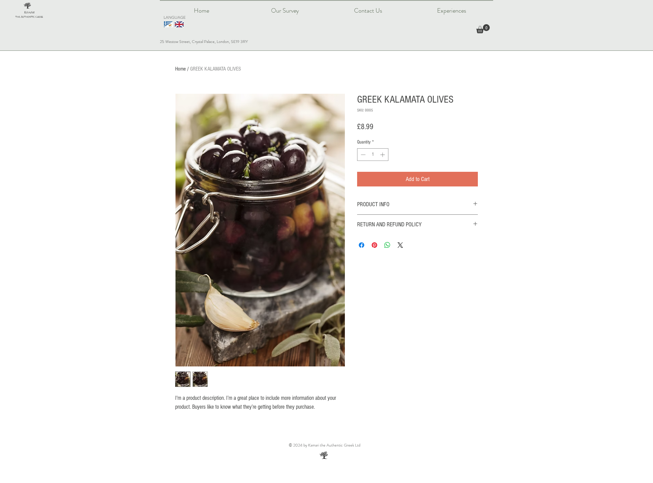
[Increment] (383, 155)
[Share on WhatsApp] (387, 245)
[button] (483, 28)
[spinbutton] (373, 155)
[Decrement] (362, 155)
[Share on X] (400, 245)
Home (180, 69)
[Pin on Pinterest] (374, 245)
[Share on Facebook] (361, 245)
